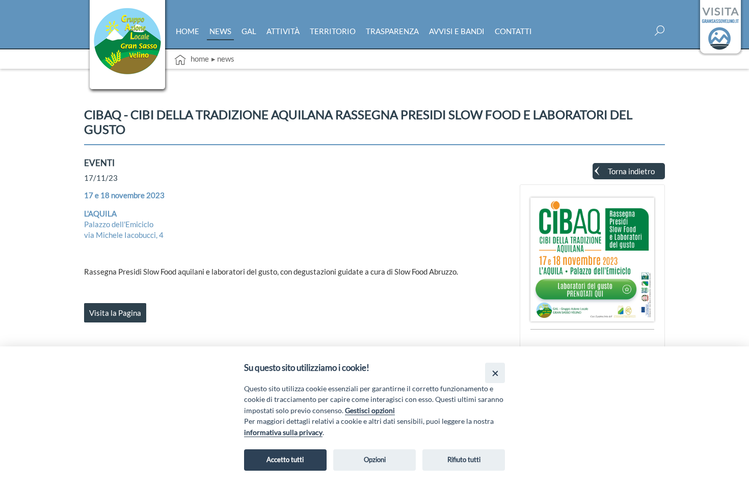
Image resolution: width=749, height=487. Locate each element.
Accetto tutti (285, 459)
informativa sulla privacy (283, 432)
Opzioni (375, 459)
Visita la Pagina (115, 312)
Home (187, 31)
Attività (283, 31)
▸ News (222, 58)
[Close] (495, 373)
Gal (249, 31)
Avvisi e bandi (457, 31)
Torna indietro (631, 171)
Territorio (333, 31)
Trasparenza (392, 31)
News (220, 31)
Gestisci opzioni (370, 410)
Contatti (513, 31)
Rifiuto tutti (463, 459)
